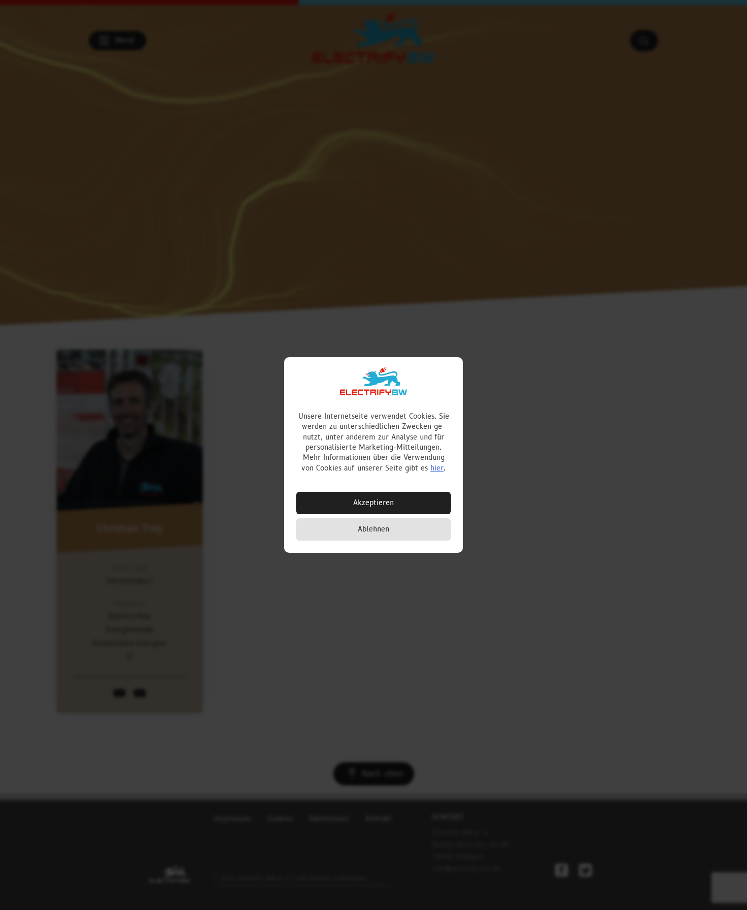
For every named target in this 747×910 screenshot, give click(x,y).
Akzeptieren (373, 503)
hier (437, 468)
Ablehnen (373, 529)
